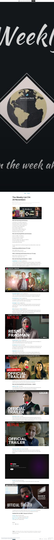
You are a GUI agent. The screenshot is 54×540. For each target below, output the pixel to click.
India (35, 202)
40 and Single (17, 531)
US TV (26, 203)
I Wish (13, 519)
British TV (21, 202)
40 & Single (14, 302)
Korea (36, 202)
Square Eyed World (27, 98)
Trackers (39, 532)
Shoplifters (14, 515)
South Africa (19, 203)
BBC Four (18, 202)
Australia (16, 202)
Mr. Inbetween (14, 344)
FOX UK (28, 202)
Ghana (33, 202)
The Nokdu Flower (15, 298)
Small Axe (14, 386)
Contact (28, 193)
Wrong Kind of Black (15, 293)
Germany (31, 202)
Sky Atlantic (15, 203)
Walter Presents (30, 203)
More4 (38, 202)
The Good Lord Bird (15, 448)
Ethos (13, 308)
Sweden (22, 203)
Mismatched (14, 350)
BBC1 (18, 386)
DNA (20, 531)
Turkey (24, 203)
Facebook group (32, 380)
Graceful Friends (15, 340)
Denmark (26, 202)
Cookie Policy (14, 538)
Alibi (13, 202)
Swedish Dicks (14, 260)
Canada (23, 202)
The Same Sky (35, 532)
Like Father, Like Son (15, 516)
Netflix (13, 203)
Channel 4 (26, 518)
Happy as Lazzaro (15, 518)
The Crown (14, 416)
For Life (13, 480)
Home (25, 193)
